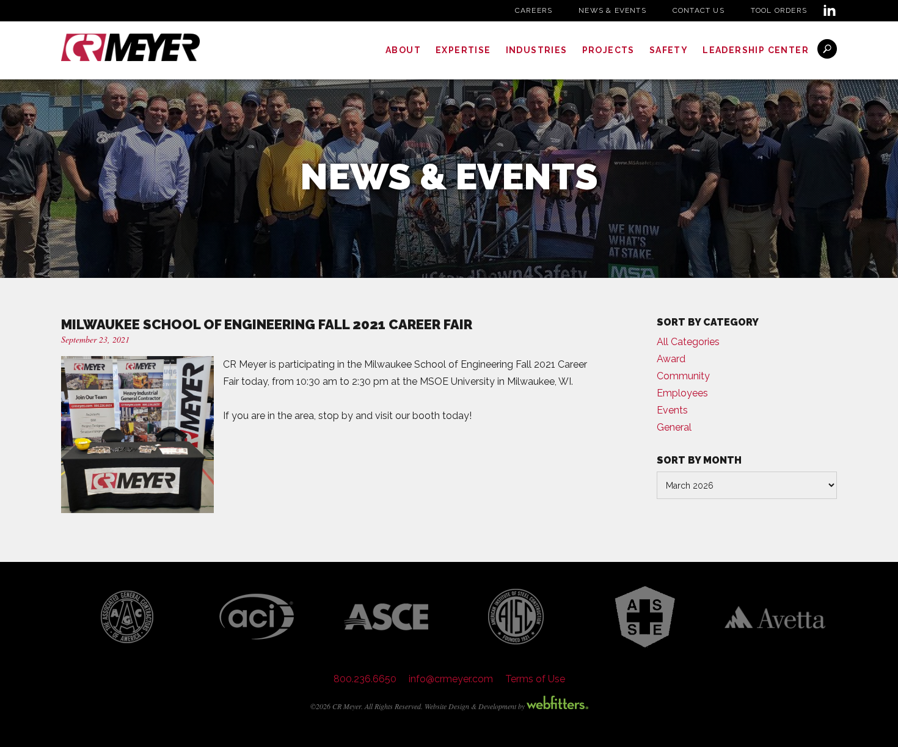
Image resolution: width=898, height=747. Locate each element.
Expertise (463, 50)
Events (672, 410)
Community (683, 376)
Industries (537, 50)
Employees (682, 393)
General (674, 427)
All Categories (688, 342)
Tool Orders (779, 10)
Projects (608, 50)
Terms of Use (535, 679)
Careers (533, 10)
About (403, 50)
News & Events (612, 10)
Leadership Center (756, 50)
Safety (668, 50)
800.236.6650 (365, 679)
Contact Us (699, 10)
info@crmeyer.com (451, 679)
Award (671, 359)
